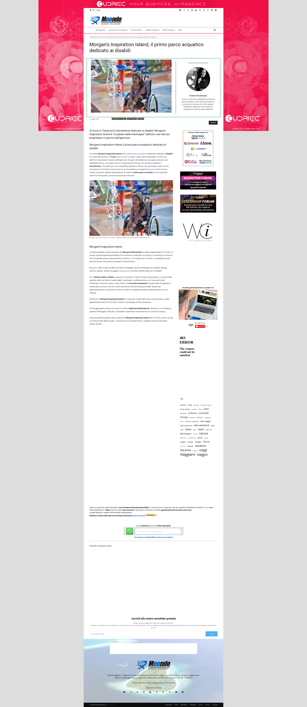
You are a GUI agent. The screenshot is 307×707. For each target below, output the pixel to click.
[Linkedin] (196, 10)
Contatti (215, 705)
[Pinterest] (200, 10)
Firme (176, 705)
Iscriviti (211, 634)
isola (212, 425)
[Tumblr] (204, 10)
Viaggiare (187, 454)
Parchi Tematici (132, 119)
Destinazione (100, 30)
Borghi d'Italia (185, 409)
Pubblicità (193, 705)
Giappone (208, 417)
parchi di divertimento (157, 169)
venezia (195, 450)
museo (195, 434)
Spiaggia (198, 442)
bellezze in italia (206, 405)
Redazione (168, 705)
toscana (183, 446)
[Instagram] (192, 10)
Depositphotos (169, 683)
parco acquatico (139, 154)
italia (188, 429)
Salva (120, 333)
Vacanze (185, 450)
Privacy (207, 705)
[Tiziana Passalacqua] (198, 79)
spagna (183, 442)
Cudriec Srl (110, 705)
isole (181, 430)
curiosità (203, 413)
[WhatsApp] (126, 333)
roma (200, 437)
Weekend (140, 119)
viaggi (203, 450)
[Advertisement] (173, 20)
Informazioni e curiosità (97, 37)
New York (183, 438)
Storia (206, 441)
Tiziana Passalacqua (198, 95)
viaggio (202, 454)
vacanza (200, 445)
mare (201, 429)
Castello (194, 409)
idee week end (186, 425)
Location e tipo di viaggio (117, 30)
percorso (126, 271)
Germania (199, 417)
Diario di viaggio (169, 30)
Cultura (192, 413)
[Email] (137, 333)
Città (206, 409)
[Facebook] (184, 10)
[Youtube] (216, 10)
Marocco (209, 430)
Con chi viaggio (136, 30)
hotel (181, 421)
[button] (215, 30)
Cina (200, 409)
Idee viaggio (205, 421)
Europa (184, 417)
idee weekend (201, 425)
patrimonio (192, 438)
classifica (183, 413)
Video (180, 30)
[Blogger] (180, 10)
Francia (192, 417)
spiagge (190, 442)
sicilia (206, 438)
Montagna (185, 433)
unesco (190, 446)
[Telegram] (148, 333)
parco (95, 268)
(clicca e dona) (139, 516)
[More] (154, 333)
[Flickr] (188, 10)
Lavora (200, 705)
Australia (196, 405)
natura (203, 433)
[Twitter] (208, 10)
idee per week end (192, 421)
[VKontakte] (212, 10)
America (183, 405)
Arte (190, 405)
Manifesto (184, 705)
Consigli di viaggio (152, 30)
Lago (194, 430)
